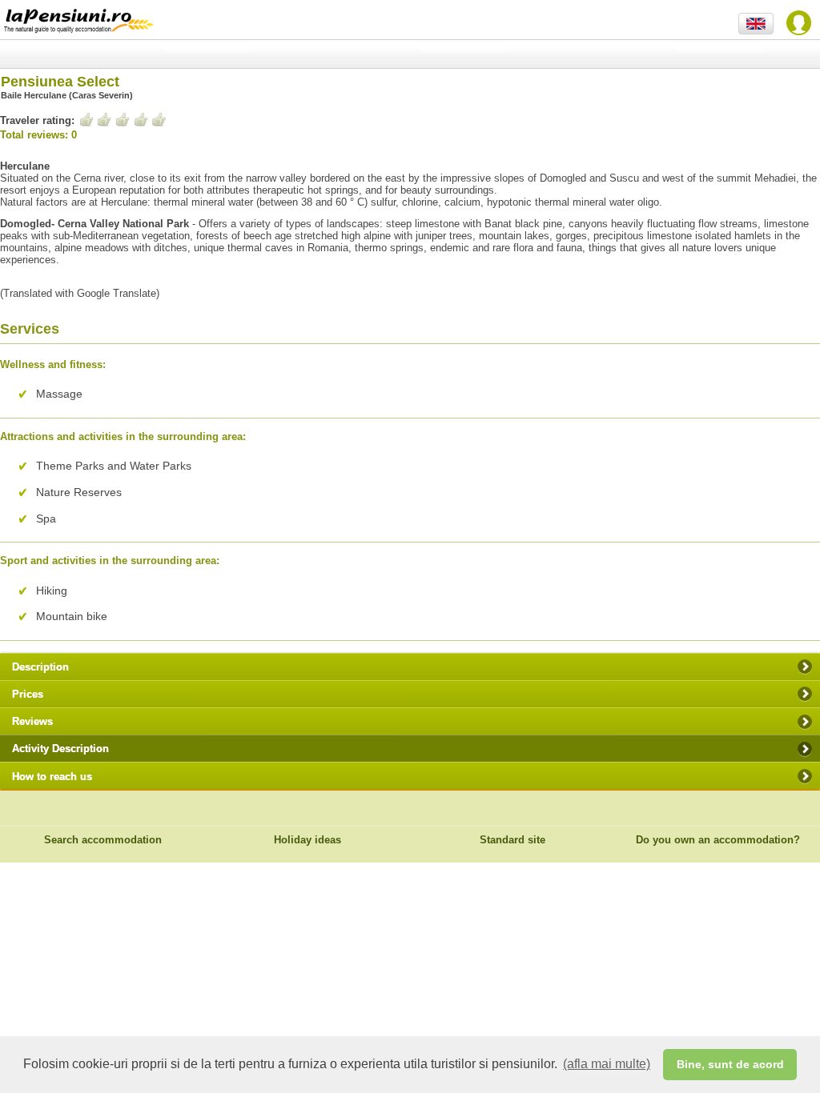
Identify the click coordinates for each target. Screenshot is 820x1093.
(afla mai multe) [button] (606, 1064)
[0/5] (122, 119)
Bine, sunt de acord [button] (730, 1064)
